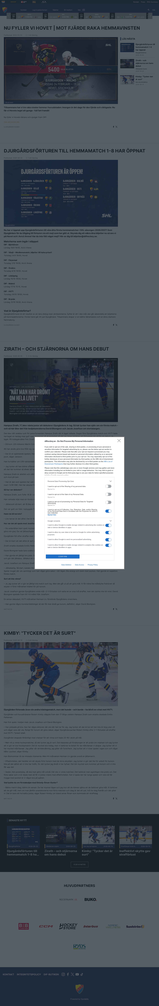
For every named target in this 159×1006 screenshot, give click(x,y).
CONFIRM (62, 556)
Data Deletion (66, 565)
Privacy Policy (93, 565)
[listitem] (79, 481)
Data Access (79, 565)
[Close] (120, 441)
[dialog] (79, 503)
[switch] (108, 486)
